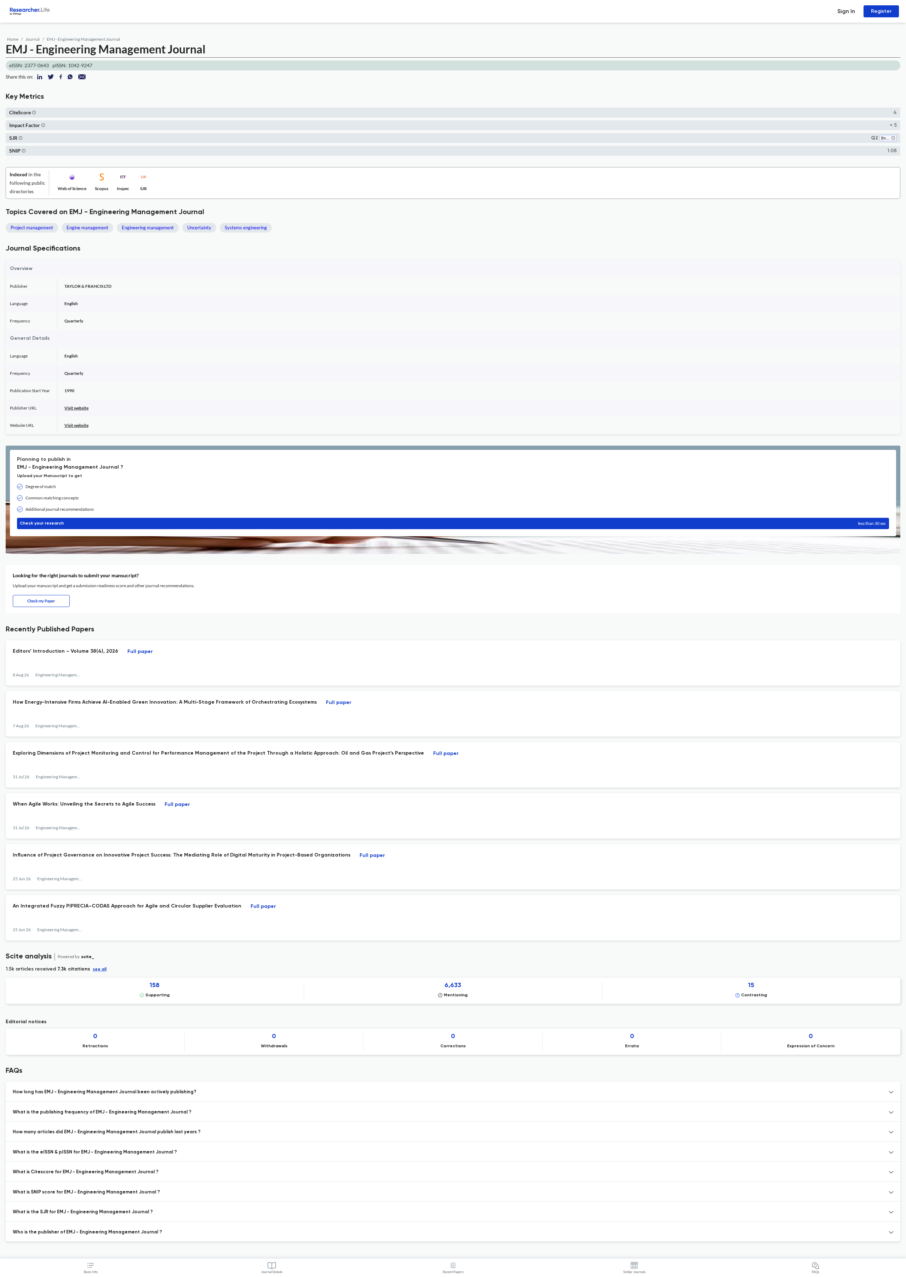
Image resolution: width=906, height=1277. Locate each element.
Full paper (140, 651)
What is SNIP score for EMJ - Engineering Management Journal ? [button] (86, 1192)
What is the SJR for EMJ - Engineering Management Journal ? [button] (83, 1212)
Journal (32, 39)
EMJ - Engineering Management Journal (83, 39)
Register (881, 11)
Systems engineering (246, 227)
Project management (32, 227)
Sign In (846, 11)
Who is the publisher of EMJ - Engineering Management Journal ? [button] (87, 1232)
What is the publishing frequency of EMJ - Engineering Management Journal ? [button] (102, 1112)
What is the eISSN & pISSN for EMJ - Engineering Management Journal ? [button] (95, 1152)
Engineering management (148, 227)
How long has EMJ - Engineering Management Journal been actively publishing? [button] (104, 1092)
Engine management (87, 227)
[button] (34, 112)
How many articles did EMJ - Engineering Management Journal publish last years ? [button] (107, 1132)
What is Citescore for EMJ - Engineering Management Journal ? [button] (86, 1172)
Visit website (76, 408)
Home (12, 39)
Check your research (453, 523)
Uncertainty (199, 227)
